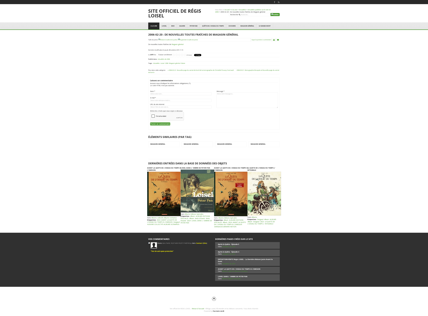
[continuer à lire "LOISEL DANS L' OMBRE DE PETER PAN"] (197, 191)
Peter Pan (193, 26)
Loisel (164, 26)
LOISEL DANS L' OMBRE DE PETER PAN (195, 168)
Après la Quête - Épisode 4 (228, 252)
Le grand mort (265, 26)
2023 (262, 222)
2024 (158, 220)
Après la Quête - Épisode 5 (228, 244)
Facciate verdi (218, 311)
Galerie (182, 26)
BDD (173, 26)
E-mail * (153, 98)
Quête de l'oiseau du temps (213, 26)
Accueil (227, 10)
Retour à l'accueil (198, 309)
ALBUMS (273, 219)
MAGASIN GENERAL (157, 144)
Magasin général (247, 26)
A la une (234, 10)
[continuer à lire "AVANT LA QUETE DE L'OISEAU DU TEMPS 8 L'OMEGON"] (164, 194)
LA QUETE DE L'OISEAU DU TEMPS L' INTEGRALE (261, 223)
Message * (220, 91)
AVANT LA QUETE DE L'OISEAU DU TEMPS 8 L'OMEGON (162, 221)
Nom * (152, 91)
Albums (254, 217)
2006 (166, 63)
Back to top (214, 299)
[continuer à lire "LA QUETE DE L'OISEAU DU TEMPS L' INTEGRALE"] (264, 194)
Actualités (242, 10)
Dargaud (176, 222)
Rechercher (234, 14)
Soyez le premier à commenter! (261, 40)
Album (192, 216)
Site (205, 243)
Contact (199, 243)
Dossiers (232, 26)
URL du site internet (157, 104)
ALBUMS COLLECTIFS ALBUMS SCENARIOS (163, 224)
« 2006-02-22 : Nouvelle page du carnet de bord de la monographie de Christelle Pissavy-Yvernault (201, 70)
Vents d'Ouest (200, 218)
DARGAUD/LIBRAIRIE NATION (225, 227)
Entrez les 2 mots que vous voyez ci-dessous (166, 111)
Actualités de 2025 (228, 246)
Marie (183, 63)
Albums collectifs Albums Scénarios (164, 218)
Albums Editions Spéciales (194, 214)
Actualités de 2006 (164, 59)
